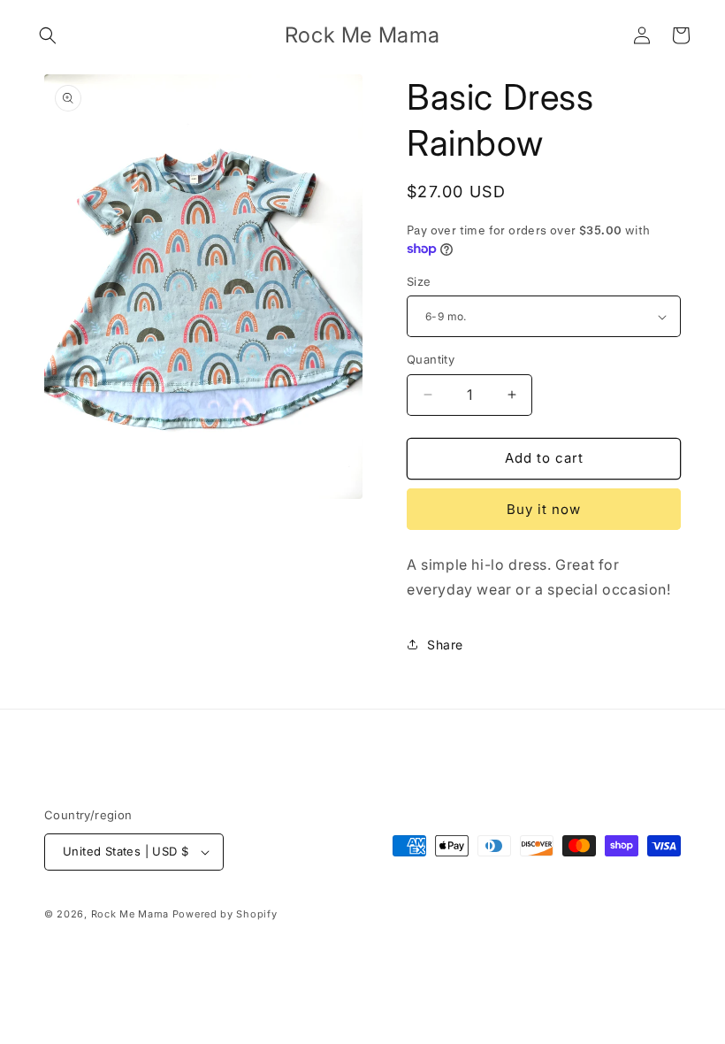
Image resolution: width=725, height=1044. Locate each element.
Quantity (430, 359)
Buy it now (544, 509)
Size (419, 281)
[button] (47, 35)
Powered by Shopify (225, 914)
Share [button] (445, 644)
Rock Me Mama (130, 914)
